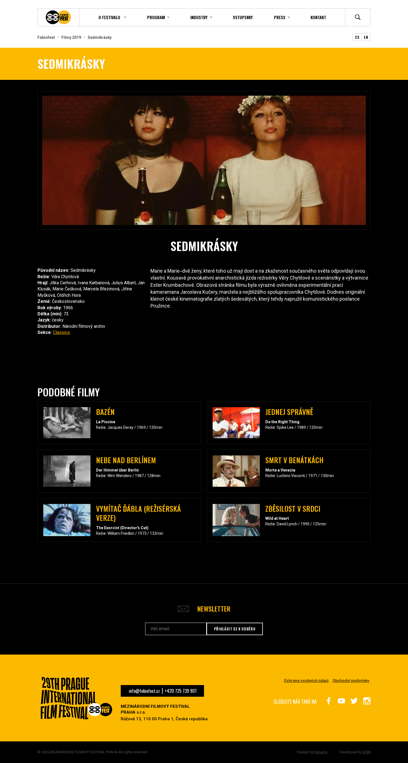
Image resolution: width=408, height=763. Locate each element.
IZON (366, 752)
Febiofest (46, 37)
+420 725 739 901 (181, 691)
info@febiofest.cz (144, 691)
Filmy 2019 (71, 37)
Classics (61, 332)
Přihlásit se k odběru (235, 629)
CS (357, 37)
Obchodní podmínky (351, 680)
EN (366, 37)
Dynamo (321, 752)
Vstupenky (243, 17)
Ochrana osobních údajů (306, 680)
